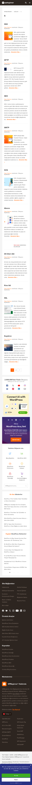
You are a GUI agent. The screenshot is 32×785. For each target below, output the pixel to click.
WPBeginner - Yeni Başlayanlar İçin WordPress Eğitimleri (8, 2)
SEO (6, 96)
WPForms (5, 722)
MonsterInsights (7, 729)
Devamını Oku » (15, 52)
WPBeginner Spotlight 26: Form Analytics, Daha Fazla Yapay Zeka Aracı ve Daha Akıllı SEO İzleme (15, 507)
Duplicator (20, 719)
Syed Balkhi (16, 694)
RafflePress (20, 734)
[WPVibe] (16, 405)
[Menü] (29, 2)
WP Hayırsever (21, 741)
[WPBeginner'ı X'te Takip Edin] (13, 385)
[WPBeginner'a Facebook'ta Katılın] (7, 385)
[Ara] (25, 2)
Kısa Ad (7, 285)
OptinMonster (6, 719)
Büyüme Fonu (21, 601)
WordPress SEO (6, 663)
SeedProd (5, 739)
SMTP (6, 127)
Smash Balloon (6, 735)
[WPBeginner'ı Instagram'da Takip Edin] (25, 385)
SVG (6, 170)
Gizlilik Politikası (22, 587)
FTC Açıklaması (21, 594)
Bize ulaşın (5, 605)
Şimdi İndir (16, 440)
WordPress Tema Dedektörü (10, 623)
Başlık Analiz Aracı (7, 630)
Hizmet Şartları (21, 591)
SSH (6, 24)
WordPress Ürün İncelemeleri (10, 656)
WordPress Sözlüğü (7, 653)
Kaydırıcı (8, 336)
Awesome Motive (7, 762)
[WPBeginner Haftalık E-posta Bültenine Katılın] (25, 389)
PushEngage (20, 738)
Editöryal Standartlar (8, 591)
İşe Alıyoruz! (16, 709)
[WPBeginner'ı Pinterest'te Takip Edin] (13, 389)
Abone (7, 208)
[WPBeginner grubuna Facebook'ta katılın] (7, 389)
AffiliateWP (20, 744)
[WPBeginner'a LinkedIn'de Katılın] (19, 389)
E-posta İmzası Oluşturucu (10, 637)
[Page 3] (18, 572)
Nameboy (5, 742)
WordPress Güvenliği (8, 666)
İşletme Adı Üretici (7, 620)
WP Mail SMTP (6, 732)
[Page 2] (14, 572)
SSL (5, 298)
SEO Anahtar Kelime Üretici (10, 627)
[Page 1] (10, 572)
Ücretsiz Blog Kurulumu (9, 669)
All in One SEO (6, 725)
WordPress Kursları (7, 649)
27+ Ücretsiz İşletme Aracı (10, 640)
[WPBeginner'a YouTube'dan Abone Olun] (19, 385)
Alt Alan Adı (9, 253)
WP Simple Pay (21, 722)
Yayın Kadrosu (8, 27)
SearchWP (20, 731)
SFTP (6, 60)
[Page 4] (22, 572)
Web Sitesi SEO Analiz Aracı (10, 633)
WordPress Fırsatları (8, 659)
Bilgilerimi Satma (22, 597)
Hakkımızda (5, 587)
